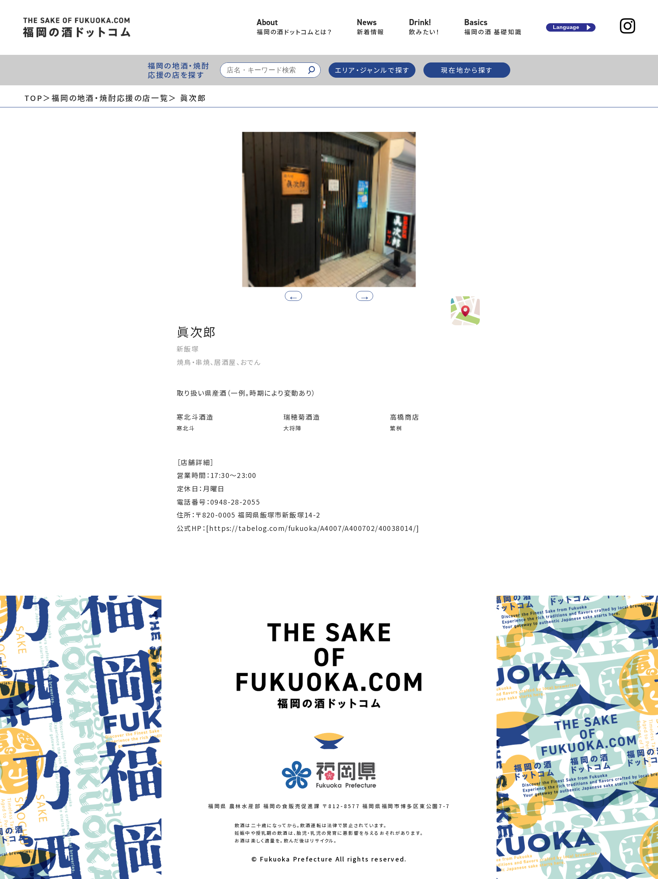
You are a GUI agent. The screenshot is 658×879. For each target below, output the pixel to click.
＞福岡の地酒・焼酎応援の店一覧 (105, 97)
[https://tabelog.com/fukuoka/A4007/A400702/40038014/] (313, 528)
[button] (364, 296)
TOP (33, 97)
